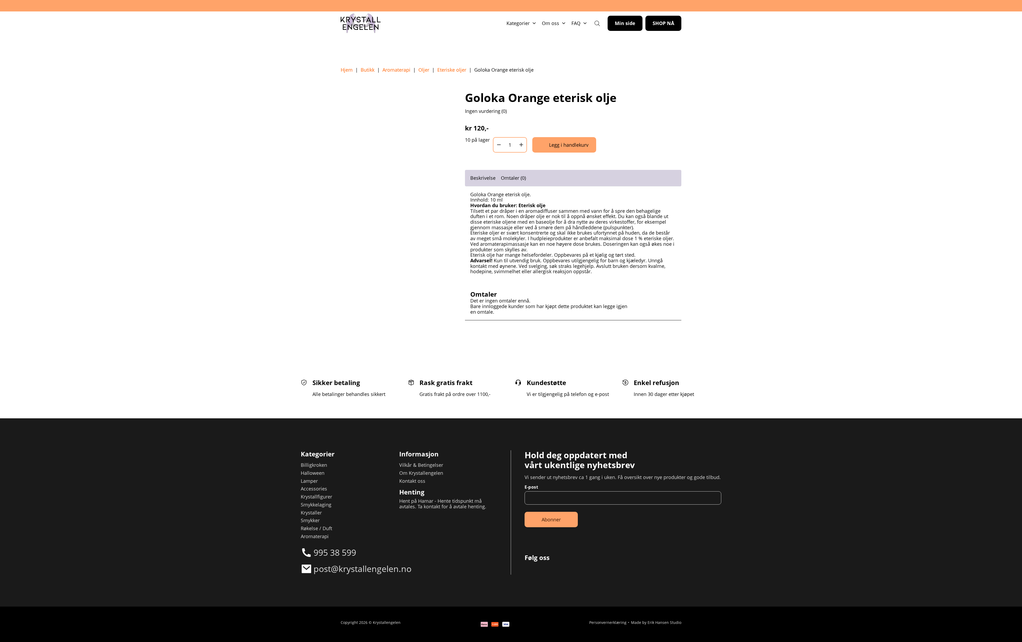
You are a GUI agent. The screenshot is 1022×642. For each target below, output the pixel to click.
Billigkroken (314, 465)
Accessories (314, 489)
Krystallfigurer (316, 497)
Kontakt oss (412, 481)
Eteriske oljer (451, 70)
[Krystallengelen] (361, 23)
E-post (531, 487)
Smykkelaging (316, 505)
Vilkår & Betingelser (421, 465)
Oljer (423, 70)
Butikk (367, 70)
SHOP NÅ (663, 23)
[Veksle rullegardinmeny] (534, 23)
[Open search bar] (597, 23)
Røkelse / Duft (316, 528)
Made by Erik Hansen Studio (656, 623)
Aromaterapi (396, 70)
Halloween (312, 473)
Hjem (347, 70)
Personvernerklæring (608, 623)
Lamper (309, 481)
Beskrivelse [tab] (483, 178)
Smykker (310, 520)
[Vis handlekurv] (1000, 620)
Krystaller (311, 513)
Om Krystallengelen (421, 473)
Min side (625, 23)
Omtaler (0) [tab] (513, 178)
